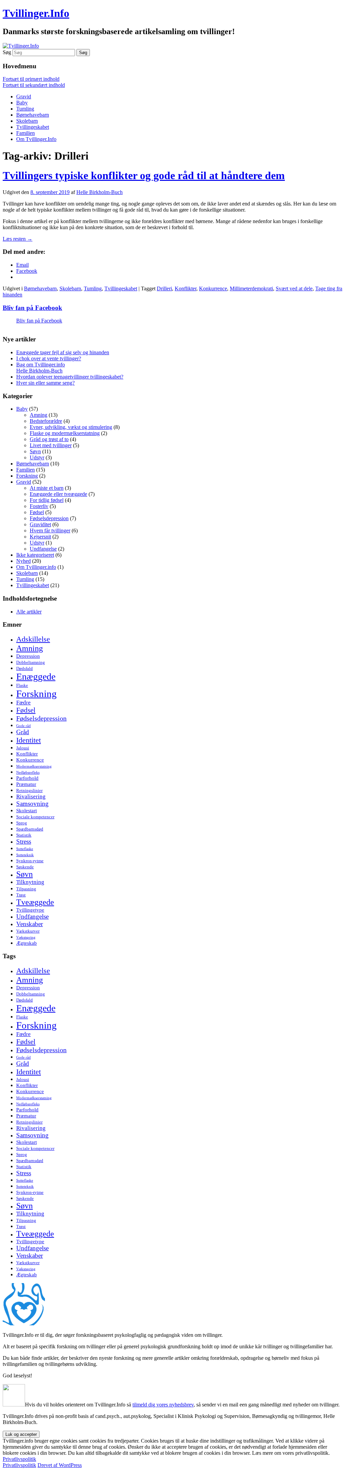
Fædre (23, 702)
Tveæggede (35, 902)
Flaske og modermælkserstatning (65, 433)
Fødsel (37, 512)
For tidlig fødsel (47, 500)
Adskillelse (33, 639)
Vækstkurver (28, 931)
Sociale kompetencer (35, 816)
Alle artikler (29, 611)
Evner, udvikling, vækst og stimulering (71, 427)
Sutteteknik (25, 855)
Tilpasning (26, 888)
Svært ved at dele (294, 288)
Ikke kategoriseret (35, 555)
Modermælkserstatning (34, 766)
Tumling (25, 109)
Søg (7, 52)
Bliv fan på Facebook (32, 307)
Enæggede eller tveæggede (58, 494)
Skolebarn (27, 121)
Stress (23, 841)
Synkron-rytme (30, 860)
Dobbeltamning (30, 662)
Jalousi (22, 747)
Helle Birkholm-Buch (99, 192)
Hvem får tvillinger (50, 530)
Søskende (25, 866)
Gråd (22, 732)
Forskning (27, 476)
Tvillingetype (30, 910)
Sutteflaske (24, 849)
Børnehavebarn (32, 115)
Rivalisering (31, 796)
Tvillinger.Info (36, 13)
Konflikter (185, 288)
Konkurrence (213, 288)
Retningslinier (29, 790)
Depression (28, 656)
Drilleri (164, 288)
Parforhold (27, 778)
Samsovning (32, 803)
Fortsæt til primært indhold (31, 79)
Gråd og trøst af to (49, 439)
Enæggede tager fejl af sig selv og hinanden (62, 352)
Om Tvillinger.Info (36, 139)
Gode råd (23, 726)
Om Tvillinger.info (36, 567)
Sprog (21, 822)
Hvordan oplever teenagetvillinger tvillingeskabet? (69, 377)
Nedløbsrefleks (28, 772)
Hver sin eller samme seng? (45, 383)
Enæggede (35, 676)
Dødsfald (24, 668)
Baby (22, 102)
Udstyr (37, 457)
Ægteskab (26, 943)
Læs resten (17, 239)
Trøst (21, 894)
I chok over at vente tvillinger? (48, 358)
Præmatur (26, 784)
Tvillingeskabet (32, 127)
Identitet (28, 740)
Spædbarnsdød (29, 828)
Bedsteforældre (46, 421)
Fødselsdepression (49, 518)
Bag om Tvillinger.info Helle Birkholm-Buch (40, 367)
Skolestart (26, 810)
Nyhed (23, 561)
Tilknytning (30, 882)
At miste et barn (47, 488)
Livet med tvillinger (51, 445)
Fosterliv (39, 506)
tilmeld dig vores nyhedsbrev (163, 1404)
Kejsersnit (40, 536)
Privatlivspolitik (19, 1459)
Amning (38, 415)
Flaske (22, 685)
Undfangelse (43, 549)
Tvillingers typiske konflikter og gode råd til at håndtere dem (144, 175)
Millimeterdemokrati (251, 288)
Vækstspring (25, 937)
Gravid (23, 96)
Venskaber (29, 923)
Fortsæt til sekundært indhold (34, 85)
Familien (25, 133)
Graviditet (40, 524)
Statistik (23, 835)
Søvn (35, 451)
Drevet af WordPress (60, 1465)
